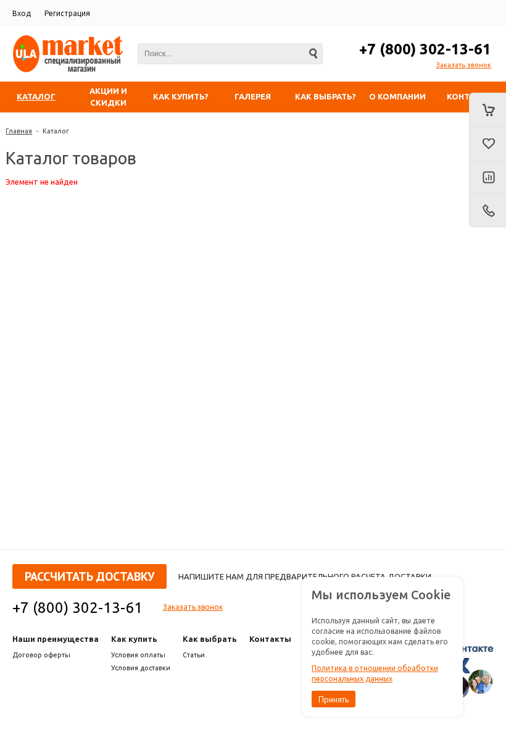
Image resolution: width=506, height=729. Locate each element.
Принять (333, 699)
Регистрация (67, 13)
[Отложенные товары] (487, 144)
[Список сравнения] (487, 178)
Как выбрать (210, 638)
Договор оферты (41, 655)
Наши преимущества (55, 638)
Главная (19, 131)
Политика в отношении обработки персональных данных (375, 673)
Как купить (134, 638)
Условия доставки (140, 668)
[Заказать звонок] (487, 210)
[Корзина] (487, 110)
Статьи (194, 655)
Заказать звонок (463, 65)
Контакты (270, 638)
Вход (21, 13)
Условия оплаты (138, 655)
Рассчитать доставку (89, 576)
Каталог (56, 131)
